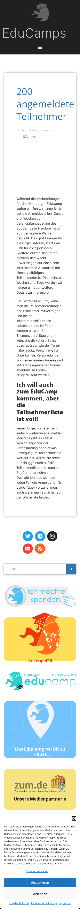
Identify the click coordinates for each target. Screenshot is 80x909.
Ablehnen (40, 894)
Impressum (65, 903)
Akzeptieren (40, 883)
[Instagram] (52, 536)
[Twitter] (28, 536)
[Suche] (71, 569)
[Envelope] (28, 548)
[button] (74, 819)
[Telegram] (40, 536)
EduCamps (34, 33)
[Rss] (40, 548)
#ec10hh (41, 301)
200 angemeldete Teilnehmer (45, 103)
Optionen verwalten (37, 871)
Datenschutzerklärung (44, 903)
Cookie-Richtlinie (19, 903)
